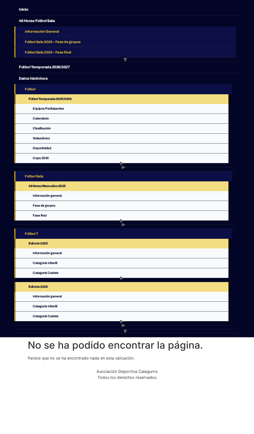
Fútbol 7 (31, 234)
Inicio (23, 9)
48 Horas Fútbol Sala (37, 21)
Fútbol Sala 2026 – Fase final (48, 52)
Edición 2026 (38, 287)
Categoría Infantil (45, 263)
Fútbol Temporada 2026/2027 (44, 67)
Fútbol (30, 89)
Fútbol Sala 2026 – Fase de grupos (53, 42)
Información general (47, 253)
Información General (42, 31)
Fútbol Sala (34, 176)
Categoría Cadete (45, 273)
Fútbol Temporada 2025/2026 (50, 99)
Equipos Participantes (48, 108)
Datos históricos (33, 78)
